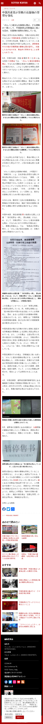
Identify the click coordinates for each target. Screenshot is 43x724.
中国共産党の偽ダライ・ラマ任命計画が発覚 (29, 592)
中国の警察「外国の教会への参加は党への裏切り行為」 (29, 570)
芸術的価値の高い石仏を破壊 (30, 537)
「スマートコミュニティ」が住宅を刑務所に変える (29, 625)
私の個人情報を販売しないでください (20, 711)
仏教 (35, 427)
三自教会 (11, 61)
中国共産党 (15, 38)
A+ (35, 20)
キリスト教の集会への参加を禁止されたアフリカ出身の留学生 (10, 556)
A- (39, 20)
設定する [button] (18, 714)
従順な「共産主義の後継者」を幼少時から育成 (30, 556)
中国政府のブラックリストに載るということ (29, 603)
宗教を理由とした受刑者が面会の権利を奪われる (29, 581)
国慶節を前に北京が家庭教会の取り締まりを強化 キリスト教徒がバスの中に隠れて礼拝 (29, 616)
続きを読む (9, 714)
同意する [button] (20, 717)
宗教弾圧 (15, 515)
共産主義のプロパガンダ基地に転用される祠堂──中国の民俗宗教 (10, 538)
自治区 (16, 480)
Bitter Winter (19, 3)
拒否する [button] (8, 717)
